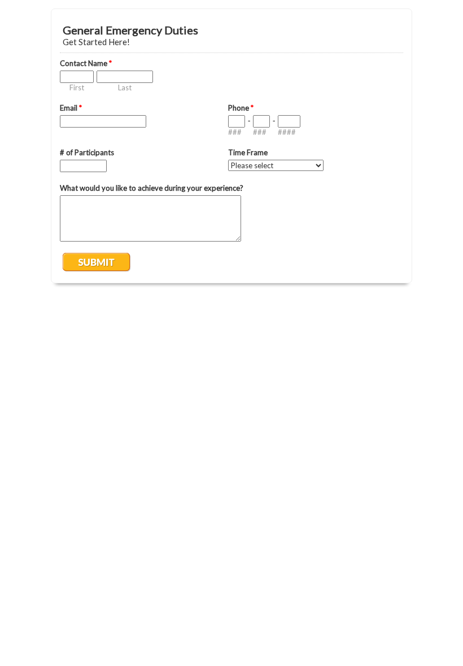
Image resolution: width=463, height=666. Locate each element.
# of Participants (87, 152)
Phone (241, 107)
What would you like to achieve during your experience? (151, 187)
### (235, 132)
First (76, 87)
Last (125, 87)
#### (287, 132)
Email (71, 107)
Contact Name (86, 63)
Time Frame (248, 152)
